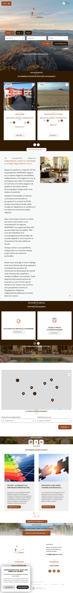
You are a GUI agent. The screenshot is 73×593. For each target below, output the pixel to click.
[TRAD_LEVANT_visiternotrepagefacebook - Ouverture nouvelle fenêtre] (49, 571)
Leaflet (54, 409)
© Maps (59, 409)
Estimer (28, 33)
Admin (45, 584)
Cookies (62, 584)
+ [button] (69, 372)
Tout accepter (22, 587)
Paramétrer (9, 587)
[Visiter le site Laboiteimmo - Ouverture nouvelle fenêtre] (39, 588)
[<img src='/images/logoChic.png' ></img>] (36, 356)
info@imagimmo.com (54, 554)
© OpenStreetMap (67, 409)
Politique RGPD (54, 584)
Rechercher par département (11, 417)
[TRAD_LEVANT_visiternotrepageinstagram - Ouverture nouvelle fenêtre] (58, 571)
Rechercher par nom (44, 417)
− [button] (69, 375)
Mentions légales (37, 584)
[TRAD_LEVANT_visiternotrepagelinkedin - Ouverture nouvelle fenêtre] (54, 571)
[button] (38, 144)
